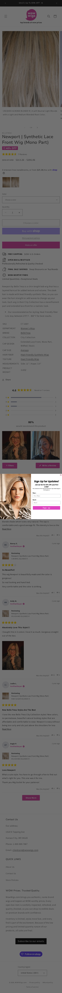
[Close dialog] (61, 475)
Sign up (46, 508)
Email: (34, 499)
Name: (34, 493)
